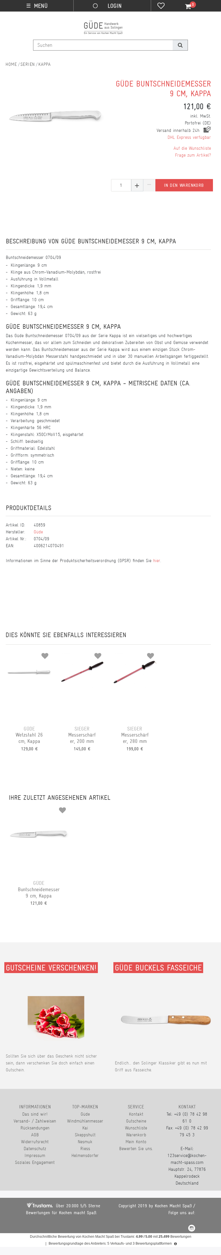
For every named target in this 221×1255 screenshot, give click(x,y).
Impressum (34, 1155)
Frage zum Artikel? (193, 155)
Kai (85, 1128)
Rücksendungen (34, 1128)
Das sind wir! (34, 1114)
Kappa (44, 64)
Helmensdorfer (85, 1155)
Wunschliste (136, 1128)
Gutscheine (136, 1121)
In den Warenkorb (184, 185)
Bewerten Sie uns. (136, 1148)
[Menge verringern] (149, 185)
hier (156, 560)
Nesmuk (85, 1141)
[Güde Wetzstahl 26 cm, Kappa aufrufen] (29, 682)
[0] (184, 6)
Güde (38, 532)
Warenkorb (136, 1134)
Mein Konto (135, 1141)
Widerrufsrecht (35, 1141)
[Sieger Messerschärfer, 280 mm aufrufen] (135, 682)
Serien (27, 64)
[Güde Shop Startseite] (11, 64)
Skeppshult (85, 1134)
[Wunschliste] (161, 6)
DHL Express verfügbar (189, 137)
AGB (35, 1134)
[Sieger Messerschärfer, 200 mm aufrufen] (82, 682)
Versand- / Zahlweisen (35, 1121)
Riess (85, 1148)
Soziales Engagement (35, 1162)
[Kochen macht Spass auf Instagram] (191, 1229)
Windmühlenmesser (85, 1121)
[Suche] (180, 45)
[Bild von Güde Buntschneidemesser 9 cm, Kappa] (56, 118)
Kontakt (136, 1114)
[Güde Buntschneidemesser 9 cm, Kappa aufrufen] (39, 837)
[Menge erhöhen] (137, 185)
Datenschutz (35, 1148)
